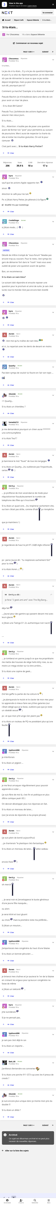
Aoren (11, 334)
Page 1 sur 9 (27, 52)
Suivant (45, 52)
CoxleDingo (14, 220)
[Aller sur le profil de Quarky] (4, 367)
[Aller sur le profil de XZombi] (4, 395)
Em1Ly (12, 486)
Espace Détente (38, 34)
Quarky (12, 366)
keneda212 (13, 422)
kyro (11, 176)
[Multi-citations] (3, 153)
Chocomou (14, 34)
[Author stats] (53, 59)
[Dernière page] (52, 52)
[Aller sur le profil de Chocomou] (3, 34)
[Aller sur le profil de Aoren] (4, 335)
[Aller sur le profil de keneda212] (4, 423)
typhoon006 (14, 750)
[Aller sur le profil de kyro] (4, 177)
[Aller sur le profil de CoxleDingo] (4, 221)
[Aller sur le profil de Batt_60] (4, 1062)
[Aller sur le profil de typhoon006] (4, 751)
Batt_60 (12, 1061)
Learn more (5, 4)
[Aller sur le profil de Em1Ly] (4, 487)
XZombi (12, 394)
